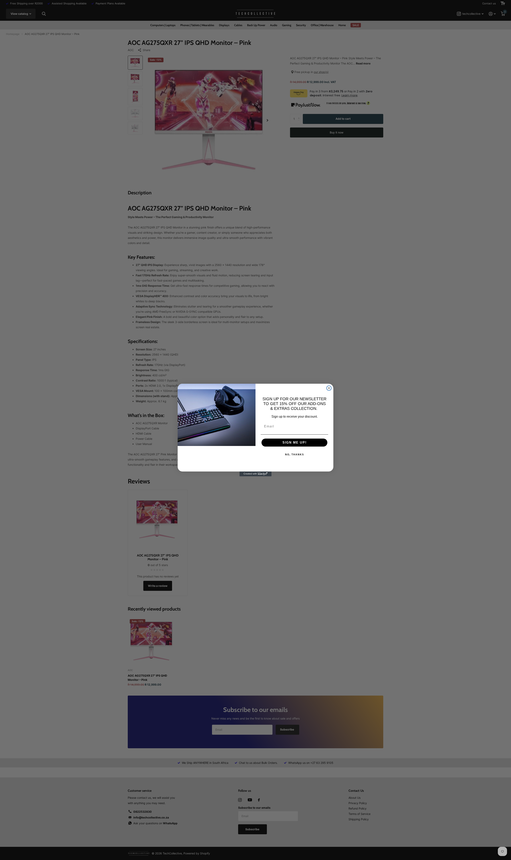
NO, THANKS (294, 454)
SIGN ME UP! (294, 442)
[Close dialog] (329, 388)
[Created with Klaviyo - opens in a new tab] (255, 474)
